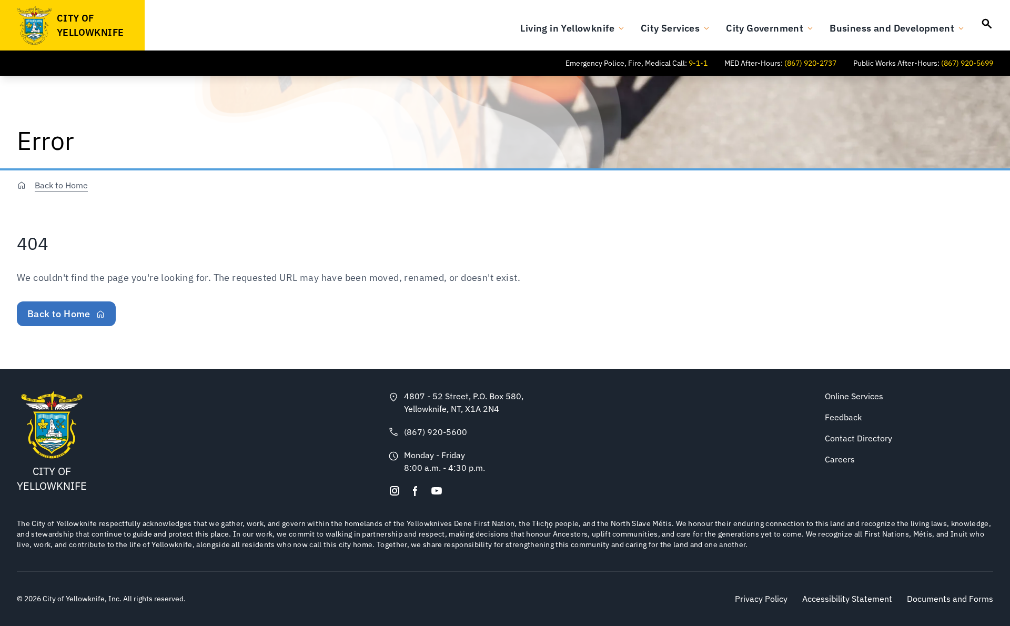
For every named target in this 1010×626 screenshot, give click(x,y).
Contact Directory (858, 438)
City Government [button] (764, 28)
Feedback (843, 417)
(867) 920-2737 (810, 63)
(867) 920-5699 (967, 63)
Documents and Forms (950, 598)
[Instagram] (394, 490)
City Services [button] (670, 28)
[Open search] (987, 23)
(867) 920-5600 (435, 432)
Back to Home (61, 185)
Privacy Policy (761, 598)
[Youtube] (436, 490)
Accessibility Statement (847, 598)
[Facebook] (415, 490)
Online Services (854, 396)
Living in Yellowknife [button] (567, 28)
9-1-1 (698, 63)
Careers (840, 459)
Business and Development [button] (892, 28)
